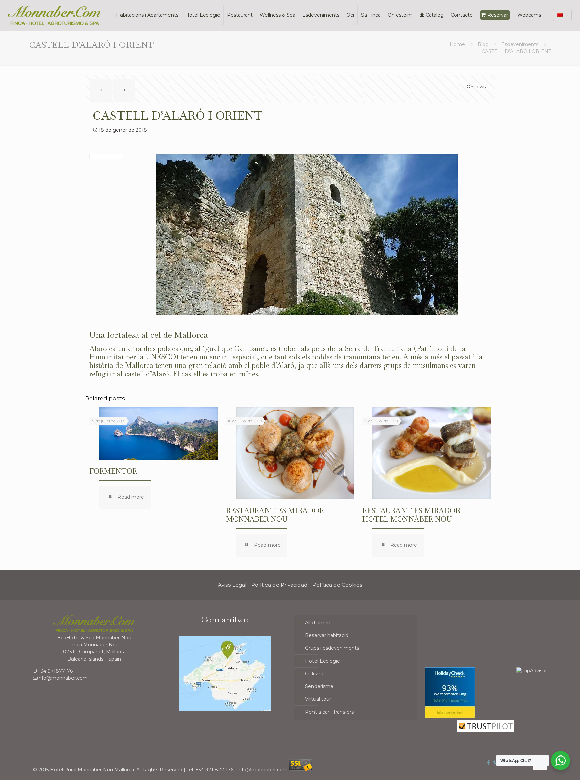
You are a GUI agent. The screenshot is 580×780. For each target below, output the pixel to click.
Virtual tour (318, 699)
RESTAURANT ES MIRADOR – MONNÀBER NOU (278, 515)
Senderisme (319, 686)
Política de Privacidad (279, 585)
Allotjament (318, 623)
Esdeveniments (519, 44)
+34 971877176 (55, 671)
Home (457, 44)
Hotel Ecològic (322, 661)
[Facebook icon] (488, 762)
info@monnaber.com (63, 678)
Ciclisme (315, 674)
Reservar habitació (326, 635)
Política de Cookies (337, 585)
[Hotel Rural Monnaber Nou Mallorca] (55, 15)
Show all (480, 87)
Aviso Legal (232, 585)
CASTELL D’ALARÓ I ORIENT (516, 51)
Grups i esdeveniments (332, 648)
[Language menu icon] (562, 15)
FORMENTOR (113, 471)
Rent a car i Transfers (329, 712)
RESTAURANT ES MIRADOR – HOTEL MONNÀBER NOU (414, 515)
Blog (483, 44)
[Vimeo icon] (495, 762)
